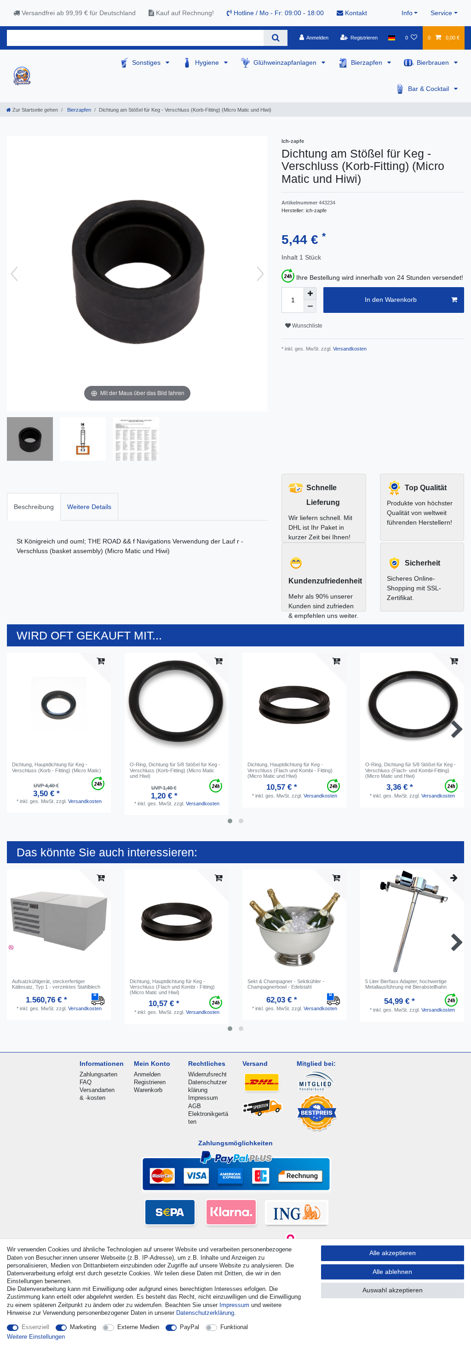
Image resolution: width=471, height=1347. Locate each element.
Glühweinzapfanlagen (285, 62)
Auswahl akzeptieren (392, 1290)
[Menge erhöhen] (310, 293)
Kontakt (355, 13)
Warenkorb (148, 1090)
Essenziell (35, 1327)
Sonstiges (147, 62)
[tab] (34, 506)
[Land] (391, 37)
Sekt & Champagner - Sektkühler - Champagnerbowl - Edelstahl (285, 984)
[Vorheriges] (14, 274)
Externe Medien (138, 1327)
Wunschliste (306, 326)
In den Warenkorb (391, 299)
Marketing (83, 1327)
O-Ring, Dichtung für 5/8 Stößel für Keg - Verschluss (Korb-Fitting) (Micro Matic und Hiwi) (175, 770)
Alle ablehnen (392, 1271)
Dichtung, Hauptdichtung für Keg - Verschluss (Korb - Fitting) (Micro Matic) (56, 767)
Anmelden (147, 1074)
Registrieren (150, 1082)
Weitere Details (89, 506)
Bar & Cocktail (429, 88)
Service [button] (441, 13)
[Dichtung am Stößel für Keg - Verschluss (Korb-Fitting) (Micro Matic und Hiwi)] (30, 440)
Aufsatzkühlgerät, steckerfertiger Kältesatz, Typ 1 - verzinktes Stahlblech (56, 984)
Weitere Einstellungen (36, 1336)
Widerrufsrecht (207, 1074)
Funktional (234, 1327)
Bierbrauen (434, 62)
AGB (194, 1106)
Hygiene (208, 62)
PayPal (189, 1327)
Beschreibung (34, 506)
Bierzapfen (367, 62)
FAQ (86, 1082)
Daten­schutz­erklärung (205, 1312)
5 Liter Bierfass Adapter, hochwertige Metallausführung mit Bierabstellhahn (406, 984)
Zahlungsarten (98, 1074)
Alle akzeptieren (392, 1252)
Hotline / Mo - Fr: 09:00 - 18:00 (278, 13)
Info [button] (407, 13)
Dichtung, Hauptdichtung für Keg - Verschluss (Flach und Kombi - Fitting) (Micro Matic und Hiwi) (290, 770)
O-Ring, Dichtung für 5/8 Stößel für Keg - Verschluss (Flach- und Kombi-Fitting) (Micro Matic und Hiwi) (410, 770)
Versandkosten (349, 348)
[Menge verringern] (310, 306)
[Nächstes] (260, 274)
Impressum (203, 1097)
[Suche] (275, 38)
